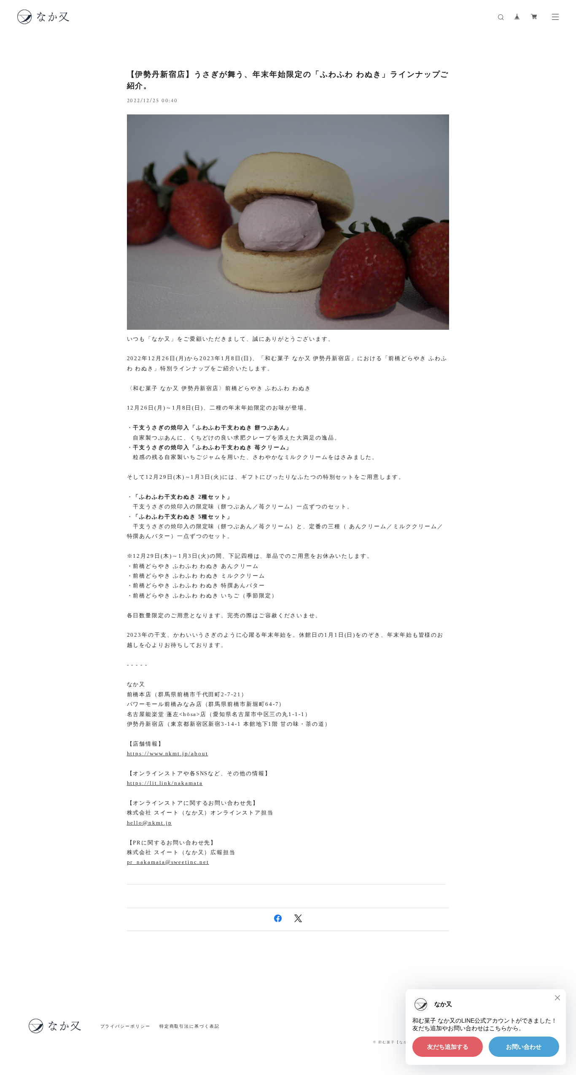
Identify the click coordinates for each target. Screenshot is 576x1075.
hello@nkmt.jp (149, 823)
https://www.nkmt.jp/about (167, 753)
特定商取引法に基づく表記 (189, 1026)
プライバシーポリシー (125, 1026)
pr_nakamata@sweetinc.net (168, 862)
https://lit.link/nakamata (165, 783)
